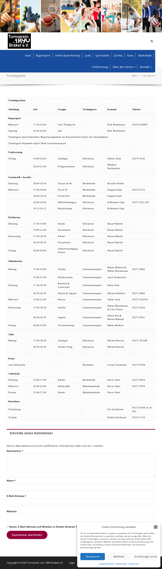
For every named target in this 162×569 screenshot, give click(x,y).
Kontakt (145, 67)
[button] (155, 527)
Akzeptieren (93, 556)
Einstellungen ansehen (145, 556)
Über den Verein (123, 67)
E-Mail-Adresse (16, 495)
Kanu (130, 55)
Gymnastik (102, 55)
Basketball (144, 55)
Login (72, 562)
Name (11, 480)
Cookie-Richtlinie (106, 563)
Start (28, 55)
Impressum (133, 563)
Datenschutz (121, 563)
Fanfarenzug (100, 67)
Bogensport (43, 55)
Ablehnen (118, 556)
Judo (88, 55)
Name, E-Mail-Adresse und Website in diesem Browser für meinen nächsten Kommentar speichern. (70, 526)
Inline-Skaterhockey (67, 55)
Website (12, 511)
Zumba (118, 55)
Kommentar (15, 450)
